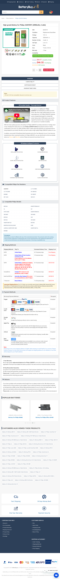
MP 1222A (6, 197)
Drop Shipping (36, 548)
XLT (31, 209)
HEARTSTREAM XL (35, 211)
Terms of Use (6, 534)
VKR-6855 (33, 219)
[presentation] (30, 78)
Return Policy (36, 532)
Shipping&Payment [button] (30, 85)
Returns (38, 2)
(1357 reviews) (41, 65)
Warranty (17, 137)
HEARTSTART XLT (7, 222)
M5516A (6, 217)
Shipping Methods (37, 544)
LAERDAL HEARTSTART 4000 (10, 228)
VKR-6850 (33, 214)
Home (3, 18)
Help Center (35, 525)
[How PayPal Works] (51, 562)
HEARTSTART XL (34, 228)
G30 (32, 217)
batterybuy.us (15, 567)
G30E (32, 225)
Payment (44, 2)
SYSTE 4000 (6, 211)
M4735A (33, 222)
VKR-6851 (6, 214)
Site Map (5, 536)
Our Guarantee (6, 525)
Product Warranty (7, 527)
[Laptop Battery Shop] (30, 6)
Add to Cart (49, 70)
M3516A (6, 206)
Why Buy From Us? (7, 529)
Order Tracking (29, 2)
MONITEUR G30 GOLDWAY (10, 225)
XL (4, 209)
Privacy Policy (6, 532)
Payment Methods (37, 546)
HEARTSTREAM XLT (35, 206)
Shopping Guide (12, 2)
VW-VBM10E (33, 191)
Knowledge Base (37, 529)
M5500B (5, 194)
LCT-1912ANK (7, 191)
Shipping (52, 2)
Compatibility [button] (30, 81)
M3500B (5, 230)
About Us (5, 523)
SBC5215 (33, 197)
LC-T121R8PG (34, 188)
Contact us (21, 2)
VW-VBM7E (33, 194)
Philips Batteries (10, 18)
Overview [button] (30, 78)
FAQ (34, 523)
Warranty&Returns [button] (30, 88)
